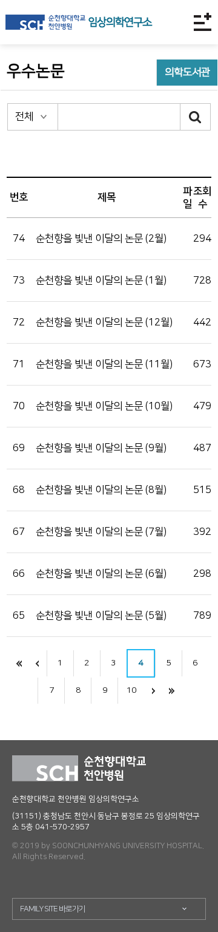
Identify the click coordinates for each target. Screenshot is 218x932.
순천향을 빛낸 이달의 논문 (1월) (101, 280)
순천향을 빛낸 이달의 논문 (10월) (104, 406)
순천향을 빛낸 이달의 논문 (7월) (101, 531)
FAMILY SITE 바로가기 (52, 909)
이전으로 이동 (37, 663)
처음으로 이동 (19, 663)
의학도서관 (187, 72)
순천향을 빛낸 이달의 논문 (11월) (104, 364)
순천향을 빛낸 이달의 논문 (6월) (101, 573)
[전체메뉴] (202, 22)
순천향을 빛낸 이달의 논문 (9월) (101, 448)
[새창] (45, 22)
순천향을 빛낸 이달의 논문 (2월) (101, 238)
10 (131, 690)
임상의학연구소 (119, 22)
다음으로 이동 (153, 691)
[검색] (195, 117)
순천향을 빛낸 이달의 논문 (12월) (104, 322)
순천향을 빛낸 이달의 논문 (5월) (101, 615)
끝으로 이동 (171, 691)
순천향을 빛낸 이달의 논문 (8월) (101, 490)
